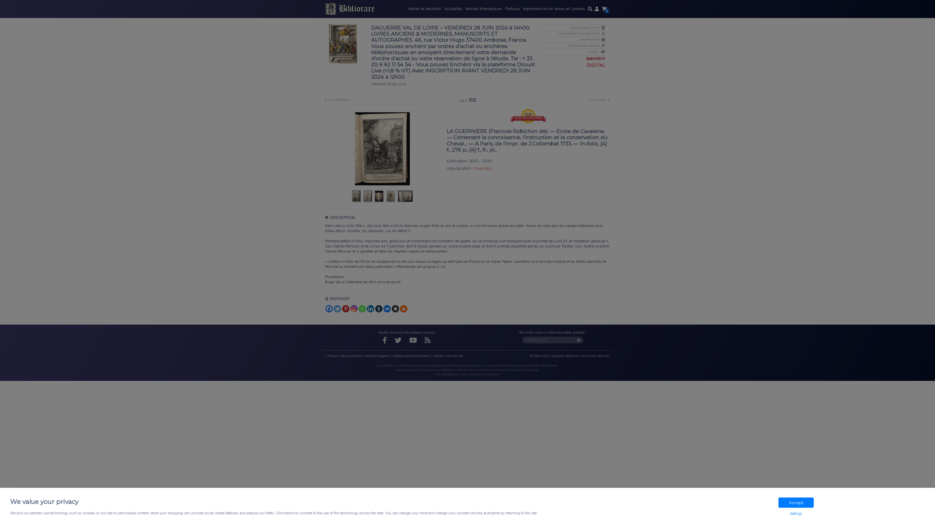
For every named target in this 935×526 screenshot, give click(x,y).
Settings (796, 514)
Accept (796, 502)
